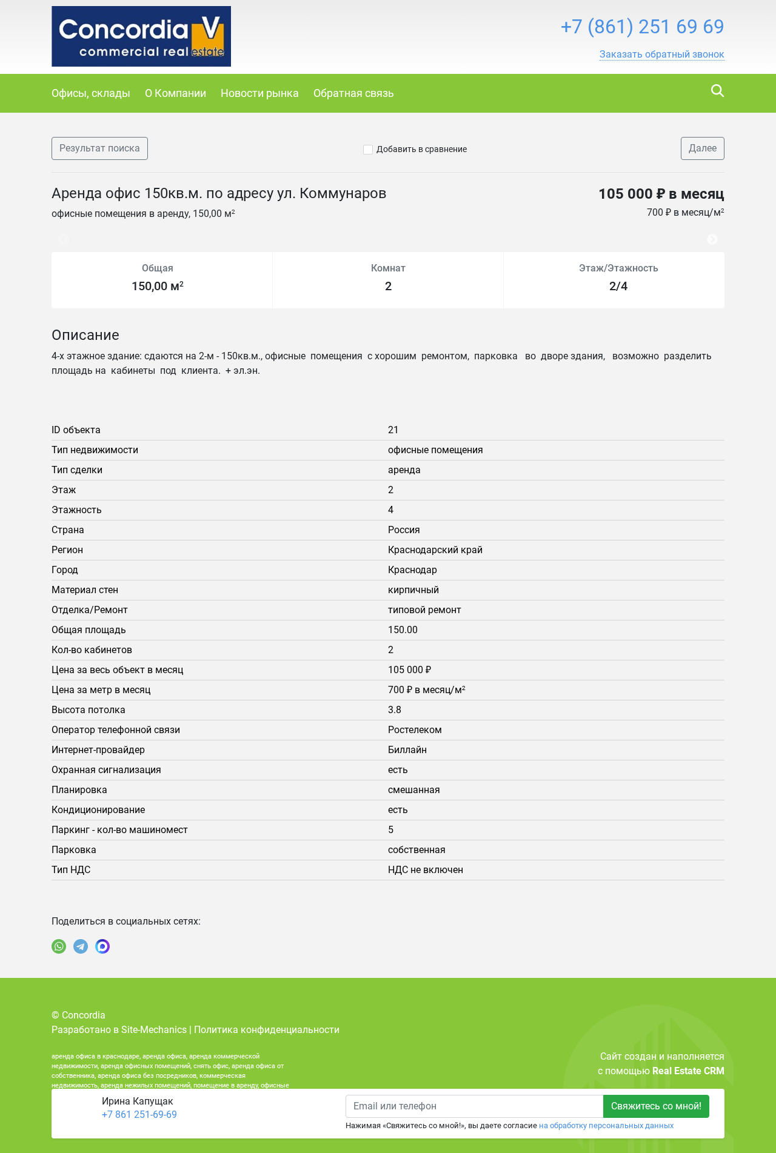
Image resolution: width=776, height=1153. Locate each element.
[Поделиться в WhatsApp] (59, 946)
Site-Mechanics (154, 1029)
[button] (662, 54)
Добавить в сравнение (421, 149)
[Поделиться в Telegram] (80, 946)
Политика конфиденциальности (267, 1029)
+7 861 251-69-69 (139, 1114)
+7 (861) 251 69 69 (642, 26)
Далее (703, 148)
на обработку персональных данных (606, 1125)
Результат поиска (99, 148)
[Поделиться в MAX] (102, 946)
